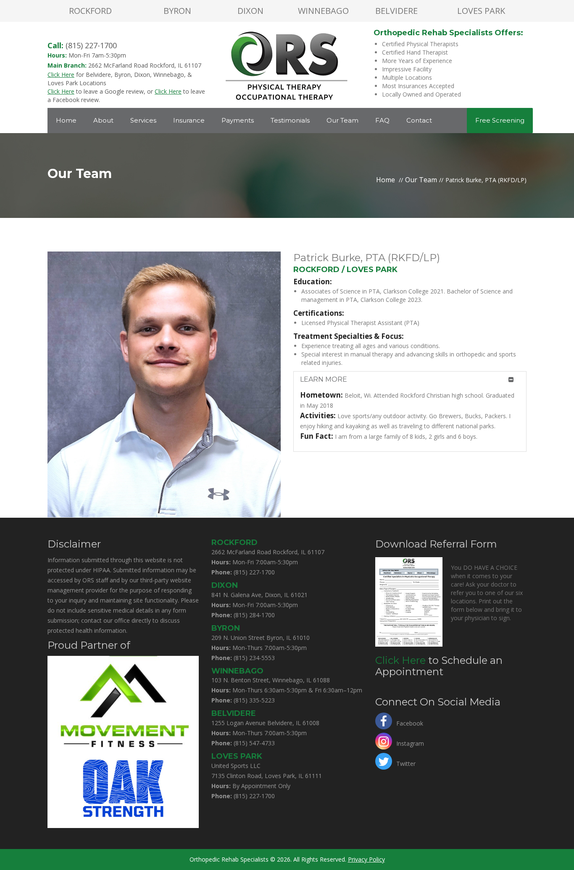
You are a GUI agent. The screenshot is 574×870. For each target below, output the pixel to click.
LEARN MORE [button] (323, 379)
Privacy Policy (366, 859)
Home (66, 120)
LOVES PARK (481, 10)
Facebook (409, 722)
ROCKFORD (90, 10)
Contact (419, 120)
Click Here (400, 660)
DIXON (250, 10)
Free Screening (499, 120)
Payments (237, 120)
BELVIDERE (396, 10)
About (103, 120)
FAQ (382, 120)
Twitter (406, 763)
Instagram (410, 742)
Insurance (189, 120)
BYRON (177, 10)
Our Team (342, 120)
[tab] (410, 380)
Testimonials (290, 120)
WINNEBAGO (323, 10)
